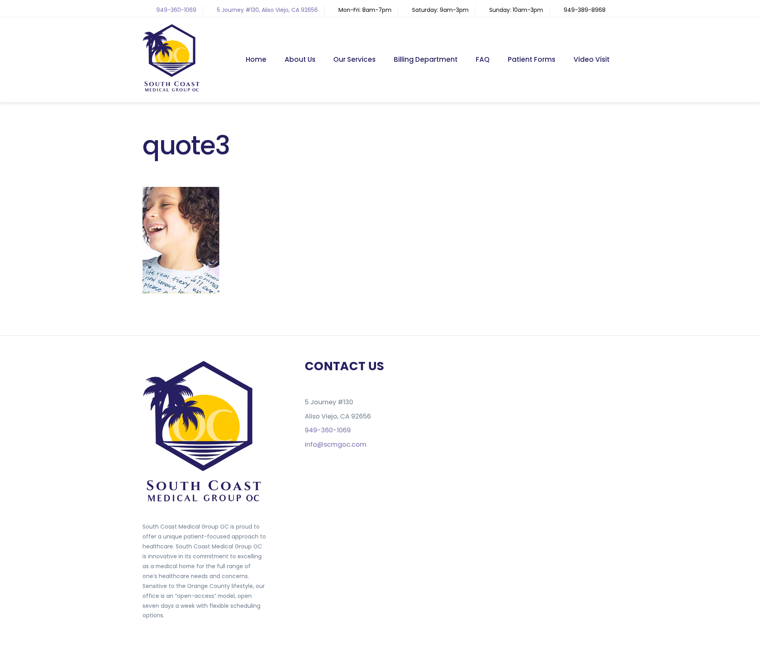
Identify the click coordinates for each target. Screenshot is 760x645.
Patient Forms (531, 59)
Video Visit (592, 59)
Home (256, 59)
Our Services (354, 59)
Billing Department (426, 59)
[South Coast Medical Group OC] (172, 89)
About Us (300, 59)
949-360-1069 (176, 10)
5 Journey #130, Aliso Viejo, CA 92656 (267, 10)
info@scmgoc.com (336, 444)
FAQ (483, 59)
